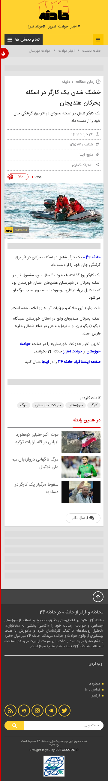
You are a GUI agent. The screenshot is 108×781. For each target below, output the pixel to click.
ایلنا (82, 155)
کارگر (94, 405)
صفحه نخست (91, 51)
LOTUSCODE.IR (67, 750)
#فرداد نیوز (36, 27)
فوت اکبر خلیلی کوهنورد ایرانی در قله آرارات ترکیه (36, 438)
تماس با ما (92, 690)
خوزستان (75, 405)
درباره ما (94, 684)
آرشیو (96, 696)
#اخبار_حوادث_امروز (64, 27)
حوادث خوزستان (40, 51)
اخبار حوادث (66, 51)
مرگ (23, 405)
